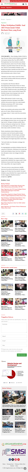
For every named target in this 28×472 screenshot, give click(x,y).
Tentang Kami (10, 464)
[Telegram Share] (22, 214)
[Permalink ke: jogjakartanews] (2, 33)
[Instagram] (15, 459)
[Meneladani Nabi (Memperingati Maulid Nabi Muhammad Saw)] (7, 412)
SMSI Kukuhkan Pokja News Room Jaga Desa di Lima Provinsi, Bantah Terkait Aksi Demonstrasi (14, 406)
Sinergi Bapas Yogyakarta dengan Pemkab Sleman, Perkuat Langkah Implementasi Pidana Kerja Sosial (13, 195)
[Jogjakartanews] (10, 4)
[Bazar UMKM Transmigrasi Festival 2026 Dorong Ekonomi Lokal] (20, 425)
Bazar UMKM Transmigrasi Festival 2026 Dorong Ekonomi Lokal (20, 430)
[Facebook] (10, 459)
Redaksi (12, 465)
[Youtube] (18, 459)
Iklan (16, 465)
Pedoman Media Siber (20, 464)
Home (4, 464)
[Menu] (2, 4)
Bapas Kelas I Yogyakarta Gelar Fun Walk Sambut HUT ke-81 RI (13, 203)
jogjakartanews (7, 32)
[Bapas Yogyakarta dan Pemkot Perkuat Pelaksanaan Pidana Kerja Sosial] (21, 252)
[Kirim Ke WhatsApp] (25, 214)
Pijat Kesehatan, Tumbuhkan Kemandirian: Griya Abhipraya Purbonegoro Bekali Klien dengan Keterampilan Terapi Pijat (13, 199)
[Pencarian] (26, 4)
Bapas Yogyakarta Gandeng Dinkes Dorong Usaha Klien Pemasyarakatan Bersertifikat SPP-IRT (13, 186)
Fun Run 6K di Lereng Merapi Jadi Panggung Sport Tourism (7, 430)
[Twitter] (13, 459)
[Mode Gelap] (23, 4)
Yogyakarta (3, 22)
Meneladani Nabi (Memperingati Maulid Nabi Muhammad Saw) (6, 418)
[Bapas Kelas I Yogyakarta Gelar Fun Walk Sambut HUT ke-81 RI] (7, 252)
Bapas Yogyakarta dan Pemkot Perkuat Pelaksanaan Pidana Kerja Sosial (13, 207)
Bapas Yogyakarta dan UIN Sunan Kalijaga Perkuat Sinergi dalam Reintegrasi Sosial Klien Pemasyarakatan (13, 191)
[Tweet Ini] (16, 214)
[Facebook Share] (13, 214)
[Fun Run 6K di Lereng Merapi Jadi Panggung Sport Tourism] (7, 425)
